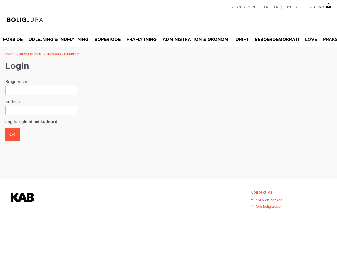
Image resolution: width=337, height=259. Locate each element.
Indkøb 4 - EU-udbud (63, 54)
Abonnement (244, 7)
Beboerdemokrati (277, 39)
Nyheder (293, 7)
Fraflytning (142, 39)
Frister (271, 7)
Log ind (316, 7)
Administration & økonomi (196, 39)
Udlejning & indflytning (58, 39)
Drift (242, 39)
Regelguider (30, 54)
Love (311, 39)
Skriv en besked (269, 200)
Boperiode (108, 39)
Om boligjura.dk (269, 206)
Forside (13, 39)
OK (12, 134)
